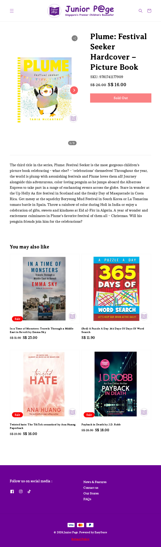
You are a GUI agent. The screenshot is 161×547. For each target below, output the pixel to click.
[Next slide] (74, 90)
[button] (11, 10)
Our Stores (91, 493)
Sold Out (121, 98)
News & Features (95, 482)
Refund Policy (80, 539)
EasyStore (101, 532)
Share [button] (100, 110)
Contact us (90, 488)
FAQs (87, 499)
